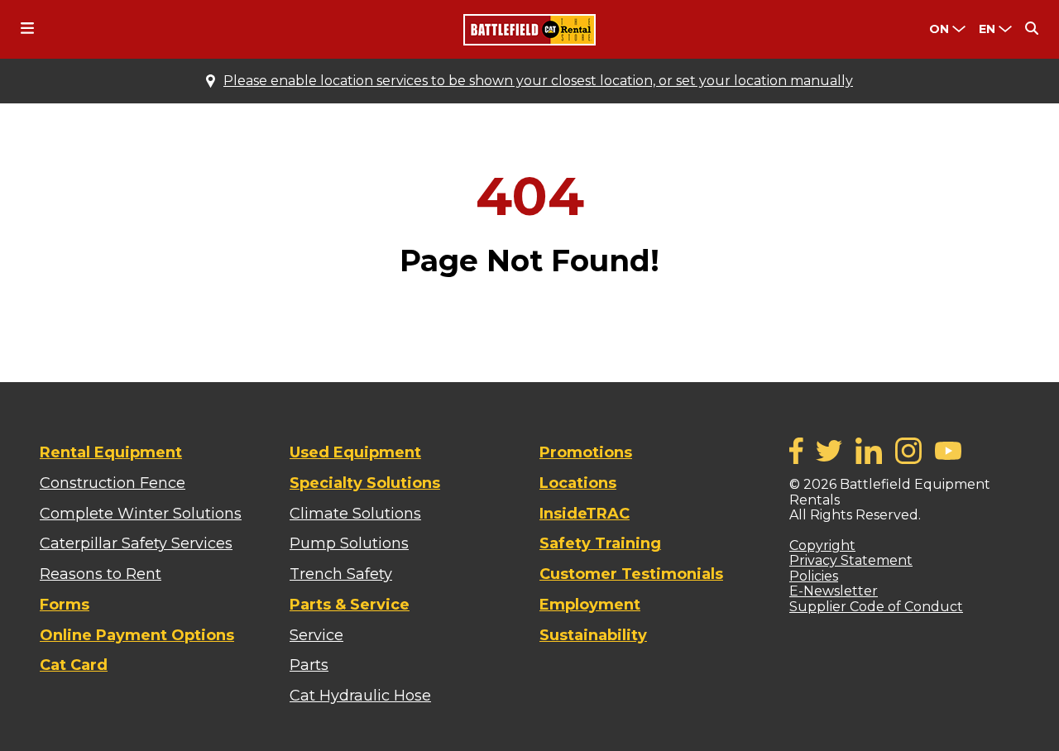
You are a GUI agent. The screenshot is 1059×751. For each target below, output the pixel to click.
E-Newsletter (833, 591)
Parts (309, 665)
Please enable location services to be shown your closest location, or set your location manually (538, 81)
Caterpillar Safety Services (136, 543)
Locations (577, 483)
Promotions (585, 452)
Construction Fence (112, 483)
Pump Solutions (349, 543)
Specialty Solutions (365, 483)
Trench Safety (341, 574)
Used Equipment (355, 452)
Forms (64, 605)
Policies (813, 576)
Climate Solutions (355, 514)
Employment (589, 605)
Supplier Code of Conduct (876, 607)
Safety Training (600, 543)
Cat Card (74, 665)
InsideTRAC (584, 514)
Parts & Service (350, 605)
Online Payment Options (137, 635)
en (987, 29)
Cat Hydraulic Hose (360, 695)
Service (316, 635)
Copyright (822, 545)
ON (939, 29)
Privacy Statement (851, 560)
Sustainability (593, 635)
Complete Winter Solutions (141, 514)
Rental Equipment (111, 452)
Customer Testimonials (631, 574)
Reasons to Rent (100, 574)
